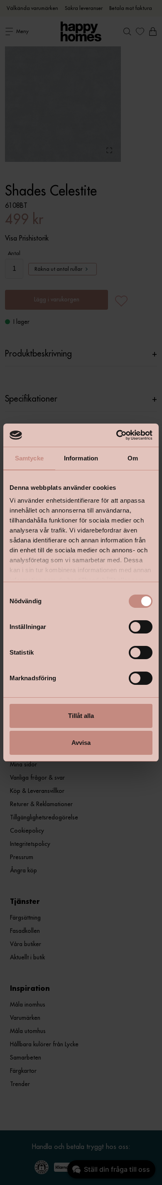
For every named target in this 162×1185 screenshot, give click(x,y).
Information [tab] (81, 458)
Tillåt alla (81, 715)
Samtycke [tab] (29, 458)
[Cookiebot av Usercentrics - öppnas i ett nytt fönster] (116, 435)
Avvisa (81, 742)
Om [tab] (133, 458)
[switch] (140, 626)
